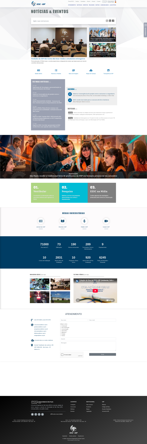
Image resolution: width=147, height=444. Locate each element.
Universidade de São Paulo (74, 440)
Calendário (83, 1)
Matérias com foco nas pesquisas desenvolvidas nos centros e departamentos (71, 197)
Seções (77, 1)
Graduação (64, 326)
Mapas (88, 409)
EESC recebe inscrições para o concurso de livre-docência (91, 100)
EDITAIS (97, 5)
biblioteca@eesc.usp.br (40, 333)
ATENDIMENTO (72, 5)
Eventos (72, 411)
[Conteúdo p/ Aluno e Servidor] (145, 30)
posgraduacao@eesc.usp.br (41, 329)
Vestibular (40, 191)
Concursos (73, 406)
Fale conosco (89, 404)
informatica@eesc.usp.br (40, 331)
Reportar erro (81, 436)
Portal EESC (71, 1)
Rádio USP (84, 227)
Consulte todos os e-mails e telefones (44, 340)
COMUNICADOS (105, 5)
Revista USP (63, 227)
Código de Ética (106, 406)
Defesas (72, 409)
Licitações (73, 404)
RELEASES (91, 5)
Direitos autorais (72, 436)
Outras (63, 335)
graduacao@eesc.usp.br (40, 326)
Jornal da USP (40, 227)
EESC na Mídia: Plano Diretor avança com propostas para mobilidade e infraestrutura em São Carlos (47, 109)
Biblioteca (64, 332)
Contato (98, 1)
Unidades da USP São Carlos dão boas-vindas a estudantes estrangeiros (58, 59)
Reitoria (104, 404)
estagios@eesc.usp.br (39, 335)
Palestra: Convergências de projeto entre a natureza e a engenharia (94, 93)
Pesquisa (67, 191)
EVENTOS (85, 5)
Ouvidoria (88, 406)
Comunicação (65, 329)
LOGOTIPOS (113, 5)
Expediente (64, 436)
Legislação (88, 411)
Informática (64, 330)
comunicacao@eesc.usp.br (40, 324)
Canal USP (106, 227)
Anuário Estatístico (106, 409)
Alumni (88, 1)
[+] (50, 82)
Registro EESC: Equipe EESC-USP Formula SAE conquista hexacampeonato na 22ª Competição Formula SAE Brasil (47, 118)
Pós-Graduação (65, 327)
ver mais (44, 274)
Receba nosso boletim (57, 414)
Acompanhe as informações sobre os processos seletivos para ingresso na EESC (44, 197)
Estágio (63, 334)
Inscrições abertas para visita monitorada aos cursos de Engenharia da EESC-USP (102, 54)
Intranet (93, 1)
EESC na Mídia (98, 191)
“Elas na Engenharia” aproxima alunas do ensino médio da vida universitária (102, 39)
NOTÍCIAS (79, 5)
